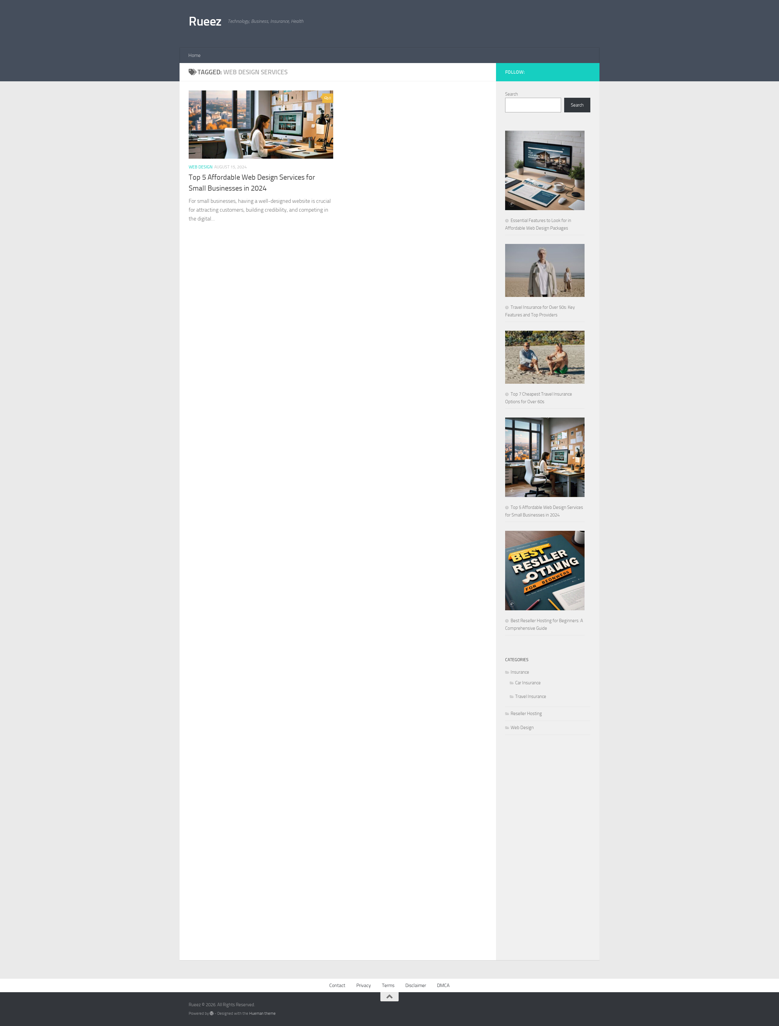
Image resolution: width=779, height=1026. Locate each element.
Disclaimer (415, 985)
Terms (388, 985)
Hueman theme (262, 1013)
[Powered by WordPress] (212, 1013)
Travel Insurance (530, 696)
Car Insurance (528, 683)
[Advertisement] (479, 23)
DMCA (443, 985)
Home (194, 55)
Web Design (200, 167)
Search (511, 94)
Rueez (205, 21)
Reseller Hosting (526, 713)
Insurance (520, 672)
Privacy (363, 985)
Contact (337, 985)
